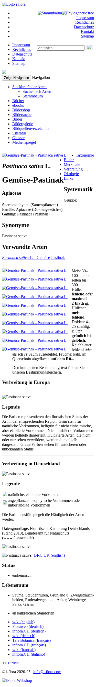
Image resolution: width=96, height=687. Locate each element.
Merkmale (72, 164)
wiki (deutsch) (23, 636)
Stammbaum (33, 96)
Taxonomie (85, 155)
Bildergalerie (22, 124)
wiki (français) (24, 649)
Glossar (18, 137)
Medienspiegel (24, 142)
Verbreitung (73, 169)
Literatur (19, 133)
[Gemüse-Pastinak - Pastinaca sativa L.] (35, 155)
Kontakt (87, 31)
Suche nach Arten (37, 91)
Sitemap (87, 36)
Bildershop (21, 110)
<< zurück (10, 663)
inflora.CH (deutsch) (29, 631)
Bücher (18, 100)
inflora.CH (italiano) (28, 654)
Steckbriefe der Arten (29, 87)
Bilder (17, 119)
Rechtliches (84, 22)
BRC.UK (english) (49, 555)
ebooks (18, 105)
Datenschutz (84, 27)
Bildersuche (21, 114)
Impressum (85, 17)
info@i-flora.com (47, 672)
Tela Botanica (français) (31, 640)
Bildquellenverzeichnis (30, 128)
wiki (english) (23, 622)
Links (68, 178)
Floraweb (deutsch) (28, 626)
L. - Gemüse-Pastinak (33, 257)
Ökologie (71, 173)
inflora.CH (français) (29, 645)
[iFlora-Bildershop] (17, 680)
